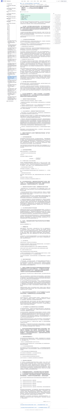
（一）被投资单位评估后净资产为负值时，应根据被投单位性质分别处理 (57, 27)
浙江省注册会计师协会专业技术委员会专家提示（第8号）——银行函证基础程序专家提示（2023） (12, 74)
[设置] (59, 1)
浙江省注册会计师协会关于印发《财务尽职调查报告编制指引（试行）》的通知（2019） (12, 45)
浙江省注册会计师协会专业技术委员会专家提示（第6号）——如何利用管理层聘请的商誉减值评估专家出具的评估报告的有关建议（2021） (12, 65)
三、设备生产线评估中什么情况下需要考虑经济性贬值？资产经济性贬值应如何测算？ (57, 22)
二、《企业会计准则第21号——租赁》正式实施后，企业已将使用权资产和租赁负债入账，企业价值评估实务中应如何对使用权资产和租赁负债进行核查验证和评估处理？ (57, 18)
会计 (25, 1)
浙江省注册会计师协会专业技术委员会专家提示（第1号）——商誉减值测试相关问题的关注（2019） (12, 42)
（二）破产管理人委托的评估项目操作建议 (57, 17)
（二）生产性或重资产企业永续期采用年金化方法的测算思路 (57, 38)
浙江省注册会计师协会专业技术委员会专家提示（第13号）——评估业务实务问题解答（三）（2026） (12, 94)
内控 (35, 1)
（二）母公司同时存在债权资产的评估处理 (57, 28)
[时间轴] (57, 1)
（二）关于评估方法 (56, 32)
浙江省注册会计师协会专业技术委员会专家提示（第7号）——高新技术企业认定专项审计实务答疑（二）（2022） (12, 69)
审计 (28, 1)
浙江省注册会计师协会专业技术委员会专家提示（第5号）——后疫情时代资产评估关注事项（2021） (12, 60)
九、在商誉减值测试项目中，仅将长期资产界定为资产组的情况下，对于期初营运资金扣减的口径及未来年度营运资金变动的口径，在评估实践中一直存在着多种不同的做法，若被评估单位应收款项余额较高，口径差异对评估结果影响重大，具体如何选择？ (57, 43)
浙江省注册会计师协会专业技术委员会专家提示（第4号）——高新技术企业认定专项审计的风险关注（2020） (12, 56)
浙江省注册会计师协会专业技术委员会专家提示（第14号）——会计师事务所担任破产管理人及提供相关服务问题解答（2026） (12, 98)
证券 (31, 1)
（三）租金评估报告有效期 (57, 33)
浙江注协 (25, 19)
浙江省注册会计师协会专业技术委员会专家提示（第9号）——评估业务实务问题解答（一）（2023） (12, 78)
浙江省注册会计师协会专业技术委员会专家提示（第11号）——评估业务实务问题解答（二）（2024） (12, 86)
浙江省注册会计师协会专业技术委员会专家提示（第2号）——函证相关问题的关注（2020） (12, 49)
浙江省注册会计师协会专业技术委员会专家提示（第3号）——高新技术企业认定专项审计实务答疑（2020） (12, 52)
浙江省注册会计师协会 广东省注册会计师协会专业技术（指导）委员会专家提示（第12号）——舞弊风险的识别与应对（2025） (12, 90)
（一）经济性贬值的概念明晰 (57, 23)
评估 (38, 1)
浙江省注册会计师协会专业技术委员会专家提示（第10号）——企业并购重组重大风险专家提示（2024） (12, 82)
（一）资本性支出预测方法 (57, 37)
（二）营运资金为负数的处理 (57, 42)
